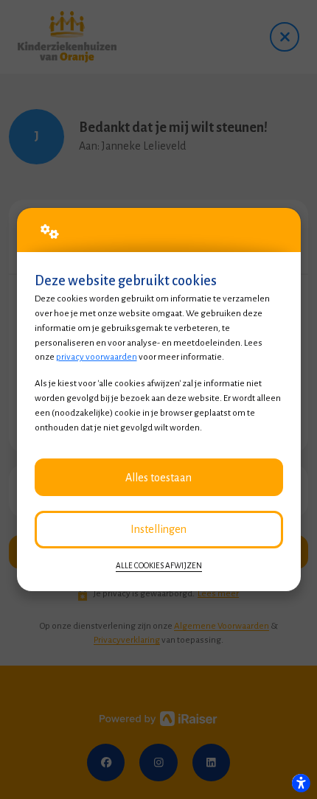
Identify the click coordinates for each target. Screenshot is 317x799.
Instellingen (158, 529)
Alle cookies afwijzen (159, 566)
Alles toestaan (158, 478)
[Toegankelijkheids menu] (301, 783)
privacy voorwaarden (96, 357)
